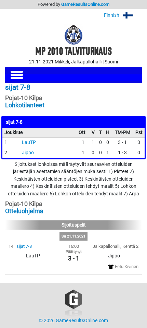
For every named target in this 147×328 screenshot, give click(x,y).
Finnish (112, 15)
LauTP (29, 142)
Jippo (28, 153)
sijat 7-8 (24, 246)
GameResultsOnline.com (85, 4)
